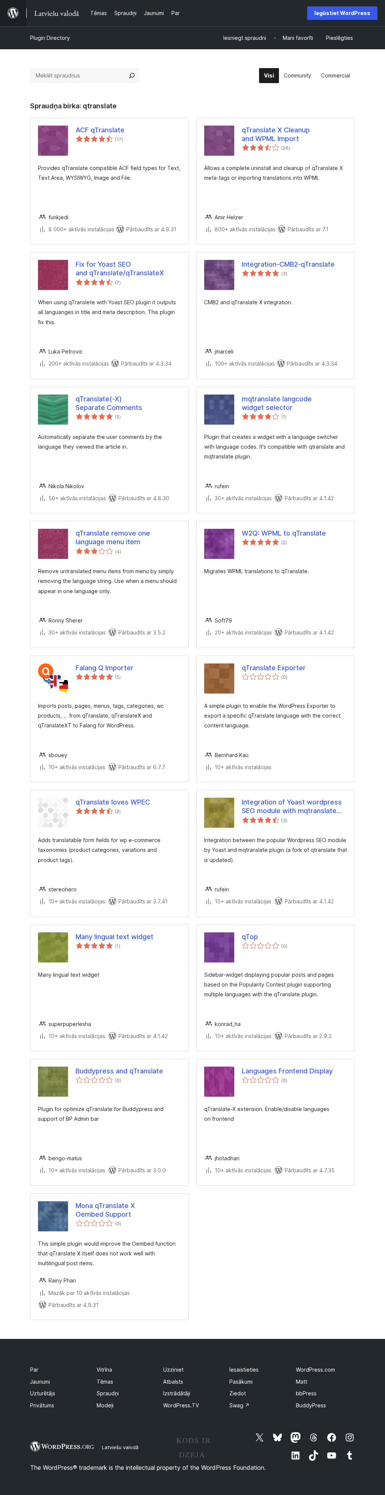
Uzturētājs (42, 1393)
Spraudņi (108, 1393)
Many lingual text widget (114, 937)
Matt (301, 1381)
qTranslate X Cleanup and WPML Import (276, 134)
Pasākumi (241, 1381)
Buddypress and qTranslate (119, 1071)
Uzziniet (173, 1369)
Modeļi (105, 1405)
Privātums (42, 1405)
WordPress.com (315, 1369)
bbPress (306, 1393)
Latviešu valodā (120, 1447)
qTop (250, 937)
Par (34, 1369)
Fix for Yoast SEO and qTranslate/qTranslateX (120, 268)
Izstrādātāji (176, 1393)
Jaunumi (40, 1381)
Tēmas (105, 1381)
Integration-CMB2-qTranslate (288, 264)
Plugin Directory (50, 38)
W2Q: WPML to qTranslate (284, 533)
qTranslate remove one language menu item (113, 537)
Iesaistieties (244, 1369)
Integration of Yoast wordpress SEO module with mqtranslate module (292, 806)
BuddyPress (311, 1405)
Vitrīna (104, 1369)
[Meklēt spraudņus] (131, 75)
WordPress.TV (181, 1405)
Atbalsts (173, 1381)
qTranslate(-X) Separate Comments (109, 403)
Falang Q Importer (104, 668)
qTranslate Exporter (274, 668)
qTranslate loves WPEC (113, 802)
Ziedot (237, 1393)
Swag (239, 1405)
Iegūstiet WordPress (342, 13)
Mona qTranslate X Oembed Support (105, 1210)
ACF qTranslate (100, 130)
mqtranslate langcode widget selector (277, 403)
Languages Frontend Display (287, 1071)
